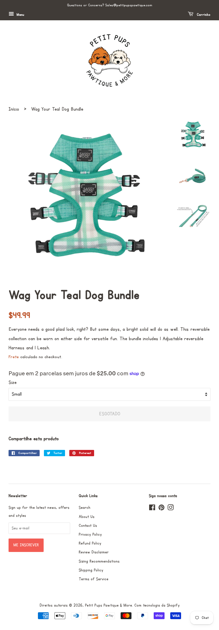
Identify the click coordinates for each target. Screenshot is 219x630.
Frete (14, 357)
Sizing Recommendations (99, 561)
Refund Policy (90, 543)
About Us (86, 516)
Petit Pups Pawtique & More (108, 605)
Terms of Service (93, 579)
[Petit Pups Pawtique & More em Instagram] (170, 508)
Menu (19, 15)
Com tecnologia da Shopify (157, 605)
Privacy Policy (90, 534)
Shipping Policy (91, 570)
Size (13, 382)
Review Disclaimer (94, 552)
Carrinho (203, 15)
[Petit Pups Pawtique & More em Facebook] (152, 508)
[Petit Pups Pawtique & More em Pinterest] (161, 508)
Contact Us (88, 525)
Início (14, 109)
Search (84, 507)
